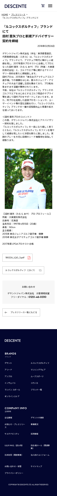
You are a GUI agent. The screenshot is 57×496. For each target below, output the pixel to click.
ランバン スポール (12, 390)
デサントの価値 (37, 417)
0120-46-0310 (37, 297)
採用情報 (34, 434)
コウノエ (34, 383)
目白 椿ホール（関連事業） (40, 446)
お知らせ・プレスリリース (15, 425)
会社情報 (8, 417)
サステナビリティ (12, 434)
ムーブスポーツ (37, 376)
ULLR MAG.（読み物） (14, 445)
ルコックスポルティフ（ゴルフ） (20, 270)
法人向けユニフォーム (40, 455)
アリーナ (8, 370)
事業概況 (34, 424)
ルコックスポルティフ (40, 363)
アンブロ (8, 376)
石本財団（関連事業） (14, 455)
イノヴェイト (10, 383)
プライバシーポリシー (14, 473)
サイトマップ (36, 466)
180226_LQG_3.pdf (14, 257)
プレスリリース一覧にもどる (23, 312)
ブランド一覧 (36, 390)
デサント (8, 363)
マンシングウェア (38, 370)
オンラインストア (12, 396)
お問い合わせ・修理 (13, 466)
